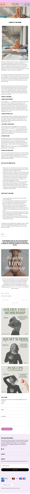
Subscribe (15, 469)
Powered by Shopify (16, 488)
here (23, 70)
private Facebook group (11, 242)
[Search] (4, 4)
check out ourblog (23, 241)
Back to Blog (15, 302)
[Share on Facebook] (6, 293)
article (9, 101)
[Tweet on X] (4, 293)
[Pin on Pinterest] (8, 293)
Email (2, 409)
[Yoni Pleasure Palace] (15, 4)
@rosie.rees (3, 236)
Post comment (7, 428)
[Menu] (1, 4)
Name (2, 402)
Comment (3, 416)
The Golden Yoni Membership (13, 145)
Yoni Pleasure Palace (8, 488)
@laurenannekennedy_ (11, 129)
